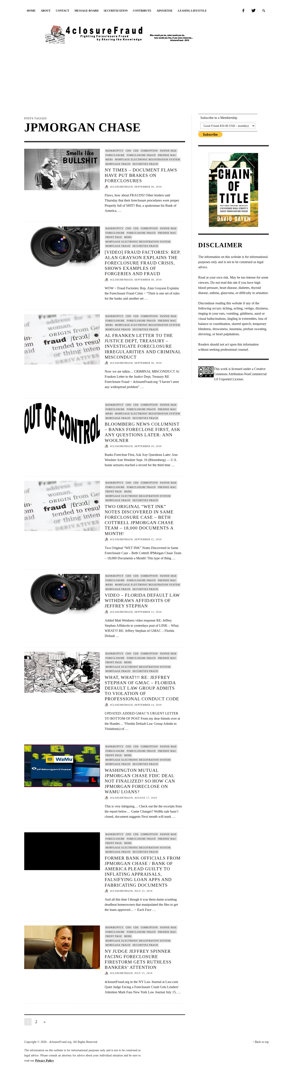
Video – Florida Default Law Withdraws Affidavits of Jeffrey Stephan (142, 600)
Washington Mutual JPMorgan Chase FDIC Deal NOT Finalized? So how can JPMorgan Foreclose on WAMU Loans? (140, 781)
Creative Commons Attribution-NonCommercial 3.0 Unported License (240, 374)
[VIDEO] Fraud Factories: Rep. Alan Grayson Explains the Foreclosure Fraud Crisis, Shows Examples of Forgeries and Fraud (143, 263)
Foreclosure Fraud (141, 155)
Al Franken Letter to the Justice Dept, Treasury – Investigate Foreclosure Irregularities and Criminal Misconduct (143, 346)
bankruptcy (115, 150)
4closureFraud (121, 186)
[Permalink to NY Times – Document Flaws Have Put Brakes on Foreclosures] (62, 169)
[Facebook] (243, 10)
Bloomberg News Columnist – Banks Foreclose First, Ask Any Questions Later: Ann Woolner (142, 432)
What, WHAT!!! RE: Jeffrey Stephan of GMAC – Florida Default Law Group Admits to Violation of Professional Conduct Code (142, 688)
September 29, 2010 (148, 446)
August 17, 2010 (145, 797)
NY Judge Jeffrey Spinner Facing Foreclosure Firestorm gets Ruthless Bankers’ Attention (138, 959)
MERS (109, 159)
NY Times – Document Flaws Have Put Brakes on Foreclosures (141, 175)
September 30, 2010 (148, 186)
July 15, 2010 (143, 973)
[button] (264, 10)
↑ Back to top (260, 1042)
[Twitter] (253, 10)
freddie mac (167, 155)
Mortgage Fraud (118, 164)
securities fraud (145, 164)
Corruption (149, 150)
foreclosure (115, 155)
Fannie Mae (168, 150)
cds (136, 150)
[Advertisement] (146, 78)
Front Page (114, 237)
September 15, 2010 (148, 612)
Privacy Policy (44, 1060)
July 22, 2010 (143, 891)
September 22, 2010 (148, 539)
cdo (128, 150)
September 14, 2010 (148, 705)
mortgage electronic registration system (147, 159)
